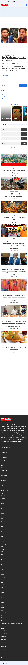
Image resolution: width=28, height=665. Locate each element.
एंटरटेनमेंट (2, 513)
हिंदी (8, 1)
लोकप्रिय (14, 215)
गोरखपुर (2, 539)
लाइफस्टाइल (3, 595)
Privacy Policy (4, 636)
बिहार (2, 564)
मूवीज (2, 582)
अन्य (1, 508)
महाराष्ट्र (2, 574)
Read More (4, 75)
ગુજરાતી (18, 1)
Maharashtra (4, 475)
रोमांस (2, 589)
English (13, 1)
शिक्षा (2, 605)
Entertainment (4, 457)
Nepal (2, 478)
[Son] (14, 35)
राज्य (2, 587)
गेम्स (1, 534)
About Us (3, 630)
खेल (1, 531)
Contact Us (4, 633)
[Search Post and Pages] (24, 4)
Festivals (3, 462)
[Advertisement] (14, 369)
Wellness (3, 500)
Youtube (3, 657)
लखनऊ (13, 55)
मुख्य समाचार (3, 577)
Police (2, 483)
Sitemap (3, 642)
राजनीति (2, 584)
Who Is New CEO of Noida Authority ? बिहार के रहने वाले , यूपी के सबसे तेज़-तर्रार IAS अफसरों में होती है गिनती (14, 272)
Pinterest (3, 655)
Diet (2, 455)
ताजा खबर (9, 55)
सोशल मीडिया (16, 293)
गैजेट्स (2, 536)
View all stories (14, 104)
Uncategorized (4, 490)
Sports (2, 485)
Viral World (3, 498)
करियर (2, 516)
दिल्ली (14, 168)
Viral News (3, 493)
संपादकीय (2, 607)
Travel (2, 488)
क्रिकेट (2, 526)
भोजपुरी (2, 569)
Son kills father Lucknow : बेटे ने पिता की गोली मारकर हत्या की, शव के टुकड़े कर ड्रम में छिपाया (14, 59)
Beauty (2, 450)
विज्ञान (2, 600)
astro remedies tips (5, 447)
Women (2, 503)
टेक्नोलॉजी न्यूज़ (3, 544)
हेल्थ (1, 620)
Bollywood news (4, 452)
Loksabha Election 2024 (6, 472)
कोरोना (2, 518)
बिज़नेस (2, 561)
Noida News (14, 267)
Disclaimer (3, 639)
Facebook (3, 649)
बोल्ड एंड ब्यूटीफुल (4, 567)
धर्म (1, 556)
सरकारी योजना (3, 615)
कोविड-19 (3, 521)
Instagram (3, 652)
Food (2, 465)
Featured (3, 460)
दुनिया (2, 554)
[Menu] (26, 5)
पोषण (2, 559)
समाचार (16, 191)
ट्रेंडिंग (2, 546)
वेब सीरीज (2, 602)
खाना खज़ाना (14, 344)
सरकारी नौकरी (3, 612)
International (4, 470)
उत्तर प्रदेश (4, 55)
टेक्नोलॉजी (2, 541)
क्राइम (2, 523)
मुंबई (1, 579)
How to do (3, 467)
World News (3, 506)
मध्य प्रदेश (3, 572)
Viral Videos (3, 495)
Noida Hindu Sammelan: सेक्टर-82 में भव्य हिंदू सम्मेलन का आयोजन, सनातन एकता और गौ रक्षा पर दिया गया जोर (14, 298)
